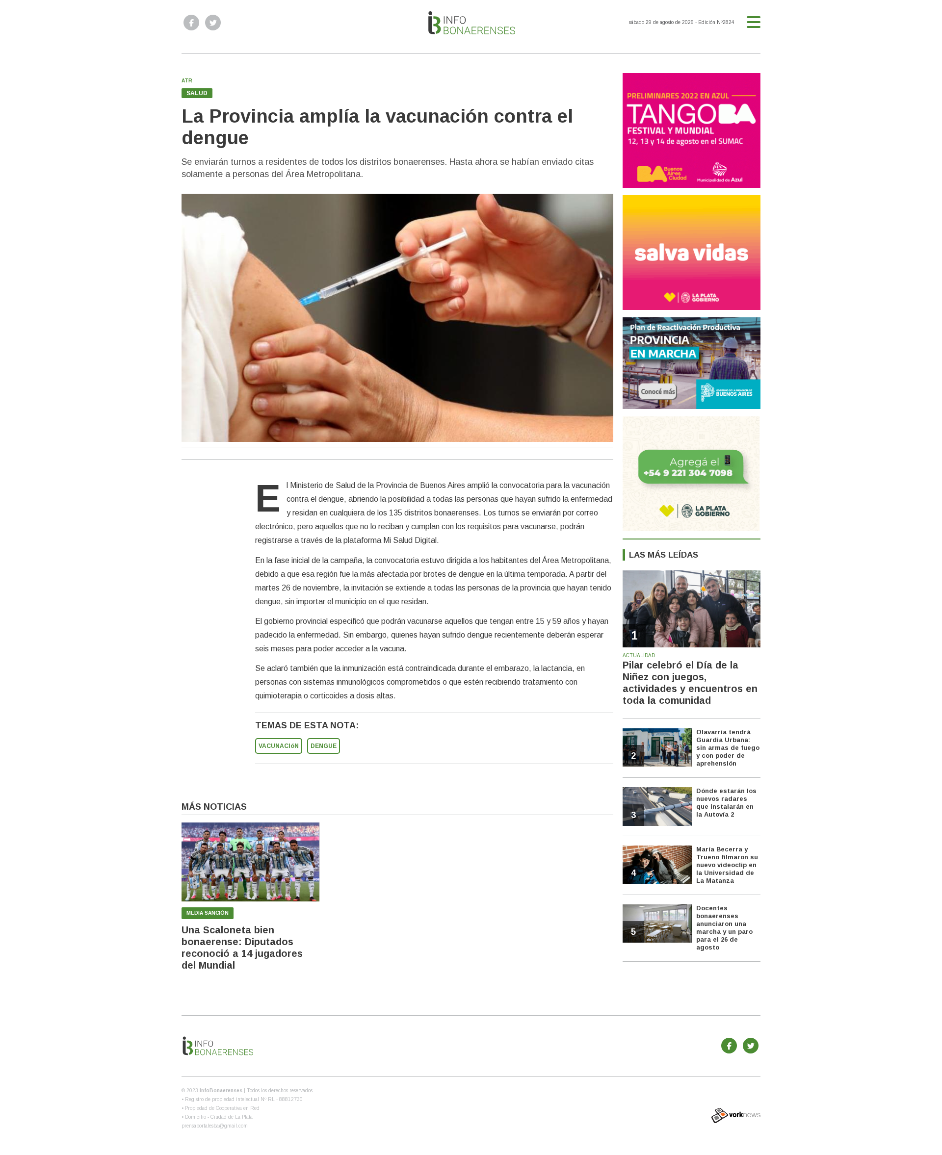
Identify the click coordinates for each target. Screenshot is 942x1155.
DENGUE (324, 746)
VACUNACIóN (279, 746)
